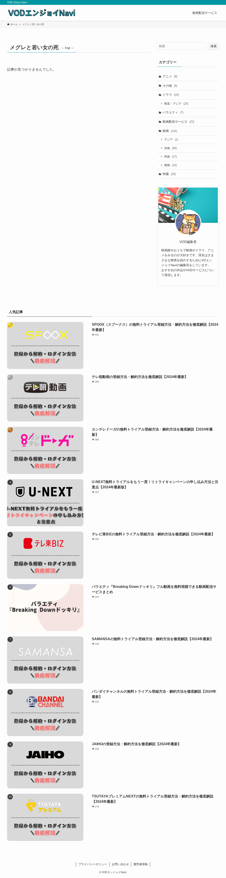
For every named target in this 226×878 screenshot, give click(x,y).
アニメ (170, 76)
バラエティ (173, 112)
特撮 (169, 174)
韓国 (170, 165)
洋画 (170, 148)
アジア (171, 139)
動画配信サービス (178, 121)
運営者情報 (140, 864)
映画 (170, 131)
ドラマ (171, 94)
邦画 (170, 156)
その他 (170, 85)
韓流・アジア (176, 103)
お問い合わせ (120, 864)
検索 (214, 46)
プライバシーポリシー (92, 864)
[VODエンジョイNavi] (41, 12)
